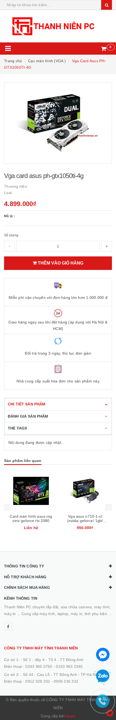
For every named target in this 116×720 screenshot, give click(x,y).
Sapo (70, 716)
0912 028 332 (37, 681)
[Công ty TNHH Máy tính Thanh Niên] (58, 26)
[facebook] (8, 626)
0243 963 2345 (69, 666)
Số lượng (11, 235)
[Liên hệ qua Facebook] (103, 654)
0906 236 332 (66, 681)
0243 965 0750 (38, 666)
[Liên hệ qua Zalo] (103, 676)
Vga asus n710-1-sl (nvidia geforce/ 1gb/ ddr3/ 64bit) (31, 520)
